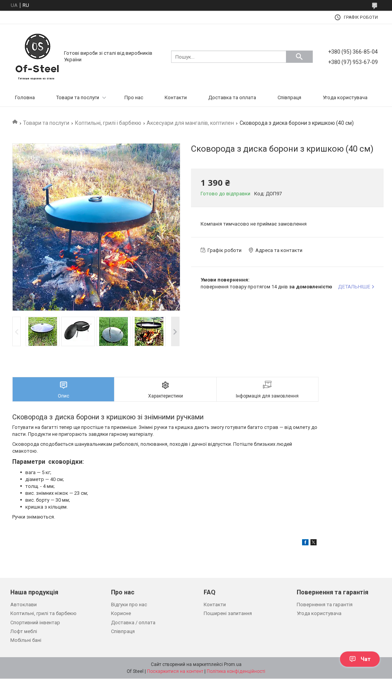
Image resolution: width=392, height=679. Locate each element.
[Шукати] (299, 57)
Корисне (121, 613)
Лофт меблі (23, 631)
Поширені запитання (228, 613)
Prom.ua (233, 664)
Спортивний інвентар (35, 622)
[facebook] (305, 543)
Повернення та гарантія (325, 604)
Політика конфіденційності (236, 671)
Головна (25, 97)
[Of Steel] (37, 56)
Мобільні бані (25, 640)
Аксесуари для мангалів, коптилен (190, 123)
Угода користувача (345, 97)
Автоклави (23, 604)
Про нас (133, 97)
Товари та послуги (77, 97)
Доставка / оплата (133, 622)
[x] (313, 543)
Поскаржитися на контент (175, 671)
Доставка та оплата (232, 97)
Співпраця (289, 97)
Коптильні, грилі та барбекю (43, 613)
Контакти (176, 97)
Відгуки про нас (129, 604)
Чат (366, 659)
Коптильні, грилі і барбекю (108, 123)
